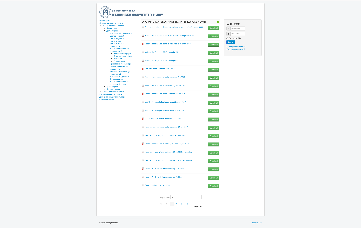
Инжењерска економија (120, 71)
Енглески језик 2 (117, 38)
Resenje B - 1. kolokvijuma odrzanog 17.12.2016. (165, 168)
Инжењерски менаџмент (113, 91)
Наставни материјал (122, 53)
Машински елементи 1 (119, 48)
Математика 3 (116, 51)
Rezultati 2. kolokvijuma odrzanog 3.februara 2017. (165, 135)
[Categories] (218, 21)
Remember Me (235, 38)
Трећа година (112, 86)
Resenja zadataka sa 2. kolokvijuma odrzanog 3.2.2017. (168, 143)
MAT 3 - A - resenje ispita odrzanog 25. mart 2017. (165, 110)
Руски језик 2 (115, 74)
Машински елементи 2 (119, 81)
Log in (230, 42)
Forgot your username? (235, 46)
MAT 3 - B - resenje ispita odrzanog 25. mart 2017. (165, 102)
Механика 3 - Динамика (120, 76)
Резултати (118, 58)
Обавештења (119, 61)
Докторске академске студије (112, 97)
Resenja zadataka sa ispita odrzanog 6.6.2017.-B (165, 85)
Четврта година (113, 89)
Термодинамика (116, 79)
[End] (188, 204)
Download (214, 28)
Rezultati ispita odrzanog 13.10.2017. (160, 68)
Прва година (111, 28)
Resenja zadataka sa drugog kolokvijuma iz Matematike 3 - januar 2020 (174, 27)
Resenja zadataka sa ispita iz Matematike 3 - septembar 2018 (170, 35)
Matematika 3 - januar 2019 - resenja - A (161, 60)
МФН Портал (104, 20)
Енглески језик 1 (117, 35)
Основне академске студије (111, 23)
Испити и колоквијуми (123, 56)
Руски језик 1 (115, 46)
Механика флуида (118, 84)
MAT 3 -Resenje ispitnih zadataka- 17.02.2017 (163, 118)
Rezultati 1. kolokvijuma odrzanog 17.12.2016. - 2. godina (168, 160)
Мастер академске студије (110, 94)
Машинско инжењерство (113, 25)
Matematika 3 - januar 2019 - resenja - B (161, 52)
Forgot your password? (235, 49)
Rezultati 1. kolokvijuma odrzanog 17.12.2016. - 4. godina (168, 152)
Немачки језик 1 (117, 41)
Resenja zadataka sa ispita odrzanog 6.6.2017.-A (165, 93)
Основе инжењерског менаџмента (119, 67)
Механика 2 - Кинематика (121, 33)
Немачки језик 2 (117, 43)
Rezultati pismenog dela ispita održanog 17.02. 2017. (166, 127)
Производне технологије (120, 63)
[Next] (182, 204)
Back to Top (257, 222)
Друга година (112, 30)
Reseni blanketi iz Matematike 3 (158, 185)
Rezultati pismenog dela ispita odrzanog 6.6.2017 (165, 77)
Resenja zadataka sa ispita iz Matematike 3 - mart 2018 (168, 43)
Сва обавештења (106, 99)
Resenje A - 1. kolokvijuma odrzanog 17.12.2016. (165, 177)
